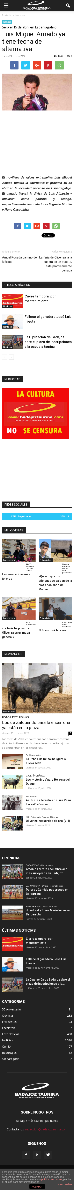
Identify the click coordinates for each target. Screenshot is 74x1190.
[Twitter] (48, 1155)
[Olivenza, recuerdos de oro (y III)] (12, 823)
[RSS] (37, 1155)
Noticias (7, 21)
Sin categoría (10, 1059)
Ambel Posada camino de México (19, 260)
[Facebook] (26, 1155)
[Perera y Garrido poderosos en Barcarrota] (12, 892)
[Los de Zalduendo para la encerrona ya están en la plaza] (37, 688)
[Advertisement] (37, 141)
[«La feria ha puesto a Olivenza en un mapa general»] (19, 608)
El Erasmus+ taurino (52, 630)
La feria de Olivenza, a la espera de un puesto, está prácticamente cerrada (55, 264)
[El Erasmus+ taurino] (55, 608)
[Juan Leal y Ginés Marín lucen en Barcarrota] (12, 913)
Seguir (64, 516)
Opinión (7, 1046)
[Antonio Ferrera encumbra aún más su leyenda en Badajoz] (12, 871)
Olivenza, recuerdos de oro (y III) (48, 820)
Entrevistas (9, 560)
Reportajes (9, 711)
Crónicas (8, 1015)
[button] (68, 5)
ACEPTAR (37, 1186)
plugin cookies (65, 1184)
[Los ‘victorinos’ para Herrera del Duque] (12, 782)
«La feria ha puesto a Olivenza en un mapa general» (16, 633)
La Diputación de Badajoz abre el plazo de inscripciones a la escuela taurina (48, 342)
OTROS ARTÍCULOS (17, 285)
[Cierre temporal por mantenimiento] (12, 301)
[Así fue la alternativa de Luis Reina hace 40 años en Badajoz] (12, 802)
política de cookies (51, 1179)
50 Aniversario (11, 1009)
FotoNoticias (10, 1034)
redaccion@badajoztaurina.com (46, 1129)
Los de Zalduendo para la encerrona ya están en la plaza (36, 725)
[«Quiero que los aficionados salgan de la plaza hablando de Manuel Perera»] (55, 550)
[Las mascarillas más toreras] (19, 550)
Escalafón (8, 1028)
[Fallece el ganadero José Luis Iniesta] (12, 321)
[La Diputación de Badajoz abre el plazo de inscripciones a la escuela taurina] (12, 342)
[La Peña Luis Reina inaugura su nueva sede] (12, 761)
